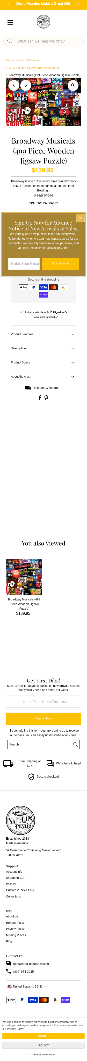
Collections (13, 896)
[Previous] (13, 85)
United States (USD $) (27, 986)
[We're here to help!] (50, 766)
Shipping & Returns (46, 388)
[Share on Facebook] (40, 399)
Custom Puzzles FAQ (20, 890)
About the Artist (20, 376)
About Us (12, 916)
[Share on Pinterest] (46, 399)
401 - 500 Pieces (28, 60)
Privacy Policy (15, 1028)
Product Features (22, 334)
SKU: (32, 203)
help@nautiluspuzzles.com (31, 964)
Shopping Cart (15, 878)
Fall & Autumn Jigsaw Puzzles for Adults (33, 68)
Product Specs (20, 362)
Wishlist (11, 884)
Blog (9, 941)
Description (18, 348)
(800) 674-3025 (23, 971)
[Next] (25, 85)
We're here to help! (68, 763)
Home (10, 60)
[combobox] (47, 41)
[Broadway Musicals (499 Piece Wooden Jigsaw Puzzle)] (24, 577)
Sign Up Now (43, 718)
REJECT (43, 1045)
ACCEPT (43, 1035)
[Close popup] (80, 218)
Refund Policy (15, 923)
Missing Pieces (16, 935)
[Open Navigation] (10, 23)
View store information (46, 317)
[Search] (9, 41)
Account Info (14, 871)
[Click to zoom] (73, 85)
